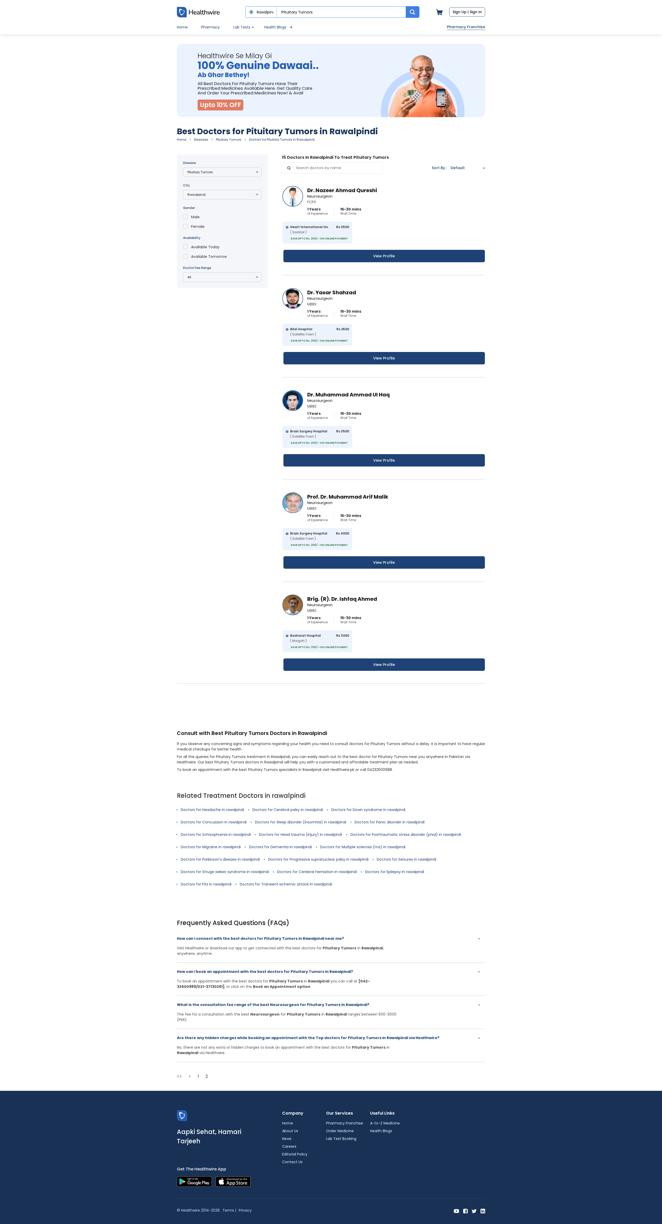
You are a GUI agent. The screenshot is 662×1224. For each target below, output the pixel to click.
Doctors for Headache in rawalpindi (212, 809)
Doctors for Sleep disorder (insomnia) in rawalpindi (300, 822)
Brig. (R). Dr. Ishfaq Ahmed (342, 599)
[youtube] (456, 1210)
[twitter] (474, 1210)
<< (179, 1076)
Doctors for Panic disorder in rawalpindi (390, 822)
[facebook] (465, 1210)
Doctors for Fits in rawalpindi (206, 884)
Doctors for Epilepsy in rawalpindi (394, 871)
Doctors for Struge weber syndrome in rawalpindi (225, 871)
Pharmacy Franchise (466, 26)
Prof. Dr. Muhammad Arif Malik (347, 496)
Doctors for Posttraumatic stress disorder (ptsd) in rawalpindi (405, 834)
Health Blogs (275, 27)
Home (182, 27)
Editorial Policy (294, 1154)
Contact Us (292, 1162)
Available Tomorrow (209, 256)
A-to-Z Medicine (385, 1123)
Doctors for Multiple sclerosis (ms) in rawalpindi (362, 847)
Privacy (245, 1210)
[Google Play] (194, 1181)
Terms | (229, 1210)
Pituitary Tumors (228, 139)
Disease (189, 163)
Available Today (205, 247)
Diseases (201, 139)
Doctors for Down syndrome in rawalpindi (368, 809)
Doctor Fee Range (197, 268)
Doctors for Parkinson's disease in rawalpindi (220, 859)
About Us (290, 1130)
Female (198, 226)
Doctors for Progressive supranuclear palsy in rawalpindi (318, 859)
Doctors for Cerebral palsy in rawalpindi (287, 809)
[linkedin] (482, 1210)
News (286, 1138)
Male (195, 217)
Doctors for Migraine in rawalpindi (211, 847)
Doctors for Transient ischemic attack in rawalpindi (286, 884)
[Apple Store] (233, 1181)
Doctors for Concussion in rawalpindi (214, 822)
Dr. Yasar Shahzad (331, 292)
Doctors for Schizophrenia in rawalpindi (216, 834)
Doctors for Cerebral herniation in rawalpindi (317, 871)
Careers (289, 1146)
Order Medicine (340, 1130)
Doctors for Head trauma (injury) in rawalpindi (300, 834)
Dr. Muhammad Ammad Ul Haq (348, 394)
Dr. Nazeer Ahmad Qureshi (342, 190)
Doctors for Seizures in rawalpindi (406, 859)
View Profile (384, 256)
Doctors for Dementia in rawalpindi (280, 847)
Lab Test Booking (341, 1138)
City (186, 185)
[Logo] (182, 1115)
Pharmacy (210, 27)
